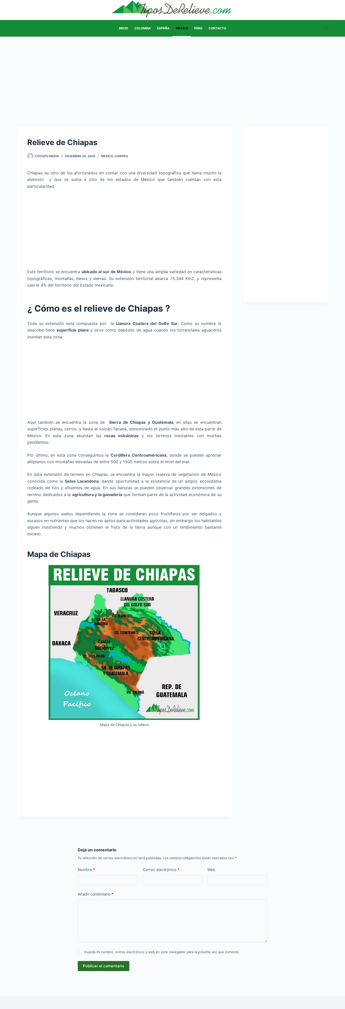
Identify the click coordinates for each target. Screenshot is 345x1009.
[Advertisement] (172, 74)
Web (211, 869)
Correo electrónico (161, 869)
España (163, 28)
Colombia (142, 28)
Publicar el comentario (103, 966)
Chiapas (121, 156)
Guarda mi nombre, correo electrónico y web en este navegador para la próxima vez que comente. (162, 952)
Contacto (217, 28)
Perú (198, 28)
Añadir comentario (95, 894)
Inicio (123, 28)
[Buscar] (326, 28)
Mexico (182, 28)
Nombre (86, 869)
